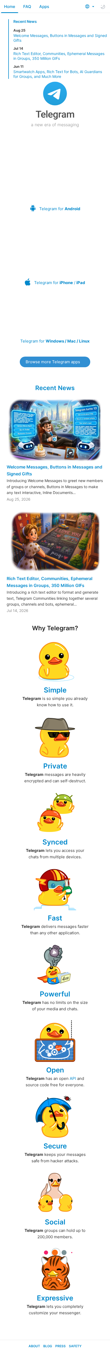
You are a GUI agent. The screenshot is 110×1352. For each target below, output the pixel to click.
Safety (75, 1346)
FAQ (27, 6)
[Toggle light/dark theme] (103, 6)
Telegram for (59, 208)
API (73, 1078)
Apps (44, 6)
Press (60, 1346)
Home (9, 6)
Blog (47, 1346)
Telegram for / (59, 282)
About (34, 1346)
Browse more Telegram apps (53, 361)
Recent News (25, 21)
